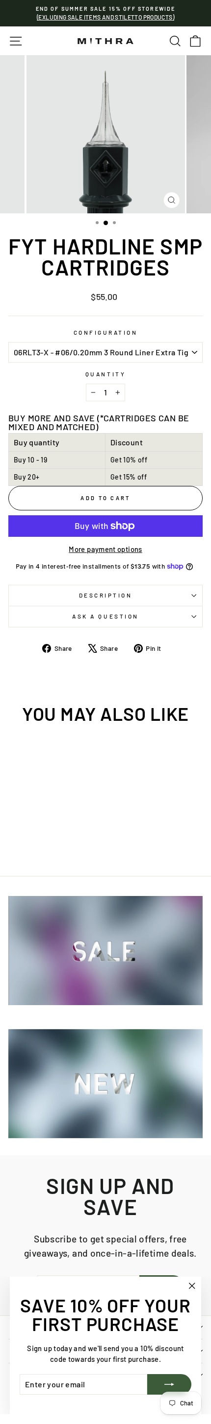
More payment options (105, 549)
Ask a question (105, 616)
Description (105, 595)
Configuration (106, 332)
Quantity (105, 373)
